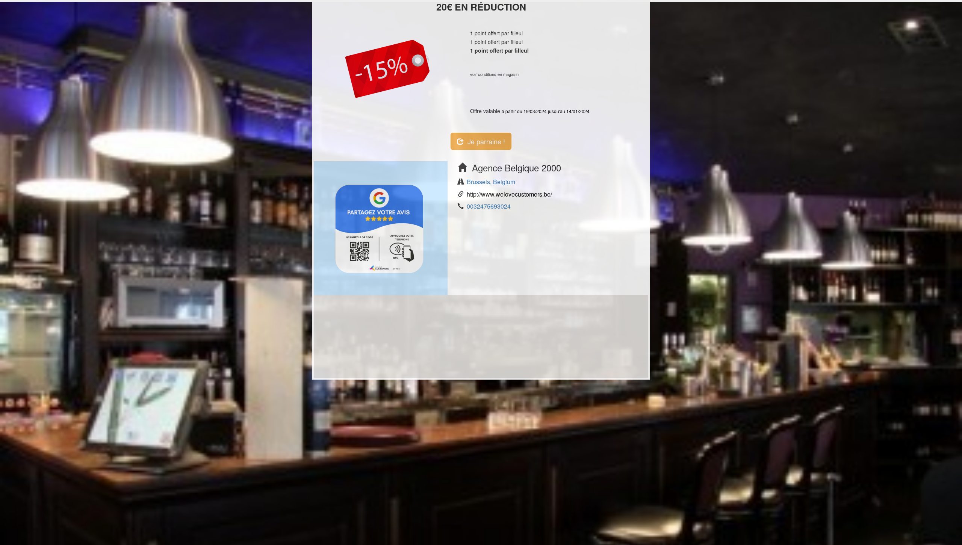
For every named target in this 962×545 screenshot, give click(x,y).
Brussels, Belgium (491, 181)
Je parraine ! (484, 141)
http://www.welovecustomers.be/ (509, 194)
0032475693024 (489, 206)
